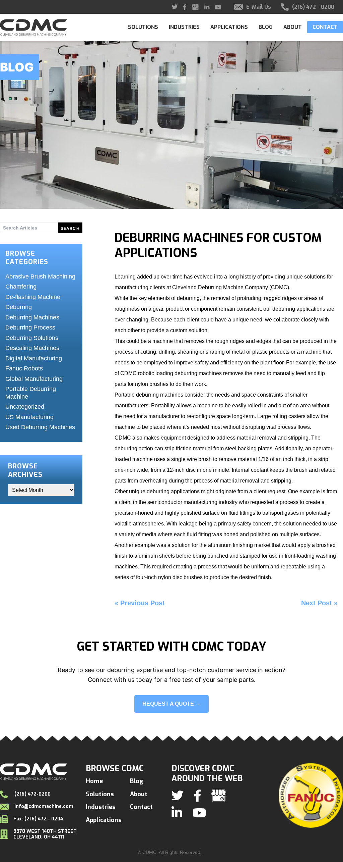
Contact (325, 27)
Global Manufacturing (34, 378)
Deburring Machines (32, 317)
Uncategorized (24, 406)
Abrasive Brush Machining (40, 276)
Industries (184, 27)
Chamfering (21, 286)
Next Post (316, 603)
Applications (229, 27)
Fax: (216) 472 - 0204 (38, 819)
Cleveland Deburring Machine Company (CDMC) (230, 287)
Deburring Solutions (31, 338)
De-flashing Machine (32, 297)
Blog (266, 27)
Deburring (18, 307)
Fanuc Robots (24, 368)
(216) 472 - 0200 (313, 6)
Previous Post (142, 603)
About (292, 27)
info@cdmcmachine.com (43, 807)
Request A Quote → (171, 704)
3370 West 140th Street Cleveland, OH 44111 (45, 834)
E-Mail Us (258, 6)
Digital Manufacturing (33, 358)
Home (94, 781)
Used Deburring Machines (40, 427)
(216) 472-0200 (32, 794)
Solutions (143, 27)
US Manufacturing (29, 417)
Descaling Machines (32, 348)
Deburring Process (30, 327)
